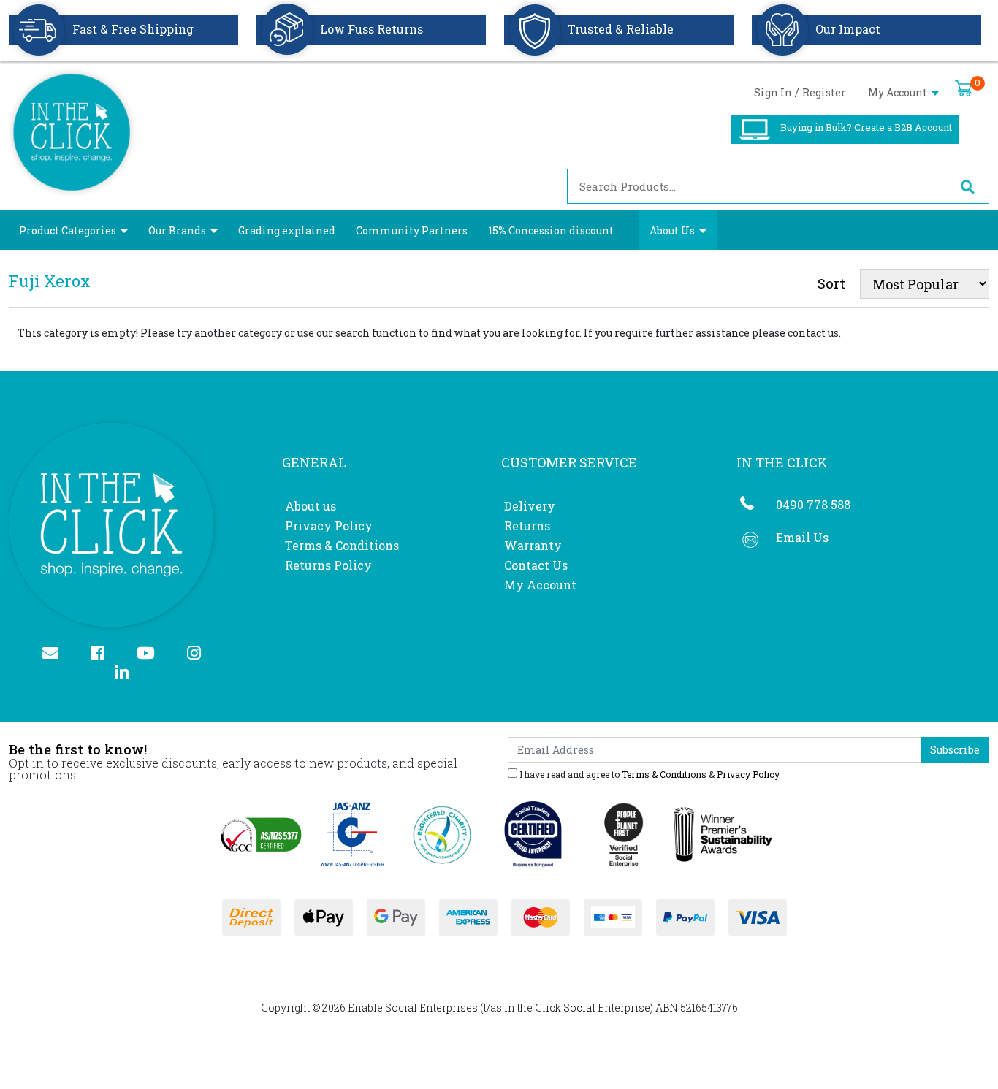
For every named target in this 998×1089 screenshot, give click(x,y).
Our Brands (177, 230)
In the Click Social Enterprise (577, 1008)
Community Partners (412, 230)
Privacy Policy (329, 525)
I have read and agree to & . (649, 773)
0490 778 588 (813, 504)
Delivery (529, 505)
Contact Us (536, 565)
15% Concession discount (551, 230)
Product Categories (67, 230)
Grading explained (286, 230)
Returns (527, 525)
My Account (898, 92)
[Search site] (967, 186)
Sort (831, 283)
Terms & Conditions (342, 545)
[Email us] (56, 654)
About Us (672, 230)
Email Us (802, 537)
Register (824, 92)
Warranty (533, 545)
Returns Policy (328, 565)
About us (310, 505)
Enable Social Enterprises (413, 1008)
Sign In (773, 92)
